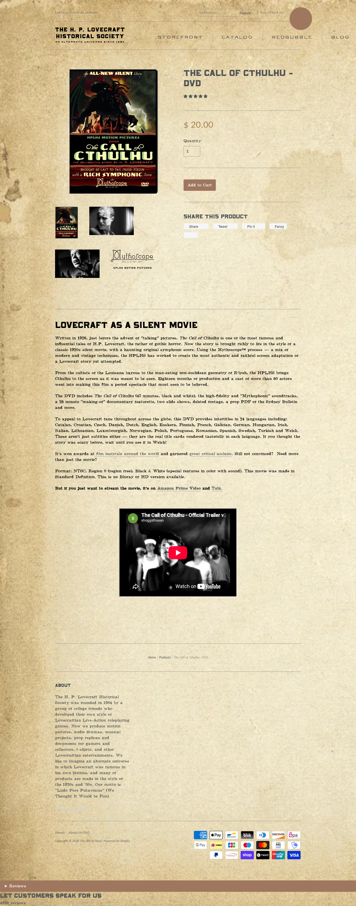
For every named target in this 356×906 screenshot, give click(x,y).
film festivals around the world (127, 453)
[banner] (106, 35)
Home (152, 657)
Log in (60, 12)
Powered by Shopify (116, 841)
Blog (340, 37)
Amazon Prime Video (179, 488)
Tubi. (217, 488)
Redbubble (291, 37)
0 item (262, 12)
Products (165, 657)
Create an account (84, 12)
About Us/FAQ (79, 833)
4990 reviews (13, 903)
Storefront (180, 37)
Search (60, 833)
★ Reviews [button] (15, 886)
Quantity (192, 141)
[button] (196, 96)
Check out (277, 12)
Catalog (237, 37)
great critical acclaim (210, 453)
